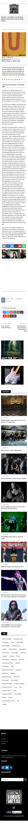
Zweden (4, 704)
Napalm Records (6, 677)
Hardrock (21, 659)
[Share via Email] (11, 316)
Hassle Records (19, 298)
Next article (22, 323)
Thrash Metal (17, 694)
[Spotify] (24, 246)
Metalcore (18, 670)
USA (18, 701)
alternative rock (18, 639)
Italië (12, 666)
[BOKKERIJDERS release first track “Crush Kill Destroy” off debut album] (14, 405)
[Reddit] (7, 316)
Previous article (6, 323)
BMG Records (16, 646)
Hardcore (14, 659)
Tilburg (4, 697)
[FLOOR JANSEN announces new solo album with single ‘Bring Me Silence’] (14, 492)
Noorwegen (5, 680)
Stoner (15, 690)
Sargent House (16, 59)
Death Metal (22, 649)
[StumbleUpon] (18, 312)
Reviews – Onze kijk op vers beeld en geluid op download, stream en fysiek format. (12, 19)
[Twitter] (12, 246)
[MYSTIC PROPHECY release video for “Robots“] (14, 464)
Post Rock (8, 301)
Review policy (4, 741)
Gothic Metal (5, 659)
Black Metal (20, 642)
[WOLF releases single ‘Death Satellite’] (14, 435)
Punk (15, 687)
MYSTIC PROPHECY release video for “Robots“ (14, 478)
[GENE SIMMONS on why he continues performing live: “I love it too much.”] (14, 610)
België (7, 298)
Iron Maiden (5, 666)
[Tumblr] (21, 312)
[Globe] (4, 246)
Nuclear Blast (14, 680)
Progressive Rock (7, 687)
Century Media (13, 649)
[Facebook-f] (8, 246)
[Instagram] (16, 246)
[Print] (14, 316)
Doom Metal (14, 652)
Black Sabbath (6, 646)
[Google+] (11, 312)
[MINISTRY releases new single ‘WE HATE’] (14, 552)
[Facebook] (3, 767)
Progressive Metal (19, 683)
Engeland (4, 656)
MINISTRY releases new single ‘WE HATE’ (12, 566)
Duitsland (23, 652)
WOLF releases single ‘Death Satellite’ (11, 450)
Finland (18, 656)
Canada (4, 649)
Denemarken (5, 652)
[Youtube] (20, 246)
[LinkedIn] (14, 312)
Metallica (12, 673)
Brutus (12, 298)
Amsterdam (5, 642)
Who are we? (4, 739)
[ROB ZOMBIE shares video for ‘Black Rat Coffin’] (14, 522)
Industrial (17, 663)
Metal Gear (5, 673)
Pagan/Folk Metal (7, 683)
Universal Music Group (8, 701)
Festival (12, 656)
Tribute (10, 697)
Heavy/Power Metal (7, 663)
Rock (20, 687)
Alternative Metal (6, 639)
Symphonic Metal (7, 694)
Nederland (16, 677)
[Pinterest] (4, 316)
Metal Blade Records (7, 670)
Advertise (3, 743)
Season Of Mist (6, 690)
